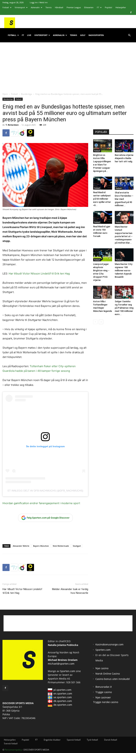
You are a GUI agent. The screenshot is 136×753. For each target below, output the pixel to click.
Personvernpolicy (13, 749)
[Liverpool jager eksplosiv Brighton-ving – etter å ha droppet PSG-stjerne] (102, 254)
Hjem (5, 94)
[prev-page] (95, 322)
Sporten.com (68, 671)
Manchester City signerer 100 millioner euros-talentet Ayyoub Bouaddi (123, 270)
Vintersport (20, 7)
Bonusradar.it (103, 686)
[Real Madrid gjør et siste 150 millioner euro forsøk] (102, 217)
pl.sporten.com (62, 689)
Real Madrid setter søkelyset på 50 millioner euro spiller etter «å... (102, 199)
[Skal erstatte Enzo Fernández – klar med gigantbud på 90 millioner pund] (124, 183)
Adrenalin (35, 7)
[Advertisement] (68, 64)
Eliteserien (89, 7)
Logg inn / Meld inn (39, 2)
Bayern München (41, 546)
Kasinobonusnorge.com (109, 644)
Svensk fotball (11, 743)
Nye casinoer (103, 697)
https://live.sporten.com (30, 132)
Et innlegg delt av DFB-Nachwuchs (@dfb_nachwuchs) (45, 490)
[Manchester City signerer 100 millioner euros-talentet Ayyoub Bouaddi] (124, 254)
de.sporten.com (62, 704)
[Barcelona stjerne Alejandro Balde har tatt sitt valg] (124, 145)
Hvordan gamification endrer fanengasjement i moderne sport (41, 503)
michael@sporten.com (61, 663)
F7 (98, 7)
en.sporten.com (62, 693)
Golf (82, 35)
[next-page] (101, 322)
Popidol (108, 7)
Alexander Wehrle (21, 546)
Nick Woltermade (61, 546)
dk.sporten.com (62, 701)
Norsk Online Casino (107, 673)
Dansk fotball (110, 739)
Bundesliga (26, 94)
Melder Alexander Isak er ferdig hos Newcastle (70, 591)
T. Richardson (12, 124)
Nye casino (101, 668)
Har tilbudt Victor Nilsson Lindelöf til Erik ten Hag (39, 273)
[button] (129, 35)
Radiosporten (96, 35)
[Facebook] (131, 12)
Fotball (5, 7)
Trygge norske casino (105, 702)
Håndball (59, 7)
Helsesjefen (120, 7)
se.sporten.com (62, 697)
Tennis (49, 7)
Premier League (74, 7)
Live (29, 35)
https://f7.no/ (14, 132)
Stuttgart (77, 546)
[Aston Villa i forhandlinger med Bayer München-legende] (102, 292)
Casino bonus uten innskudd (112, 679)
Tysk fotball (92, 739)
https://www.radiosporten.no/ (22, 132)
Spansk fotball (74, 739)
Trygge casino (103, 692)
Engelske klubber (52, 739)
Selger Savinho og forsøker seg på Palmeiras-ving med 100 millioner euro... (124, 308)
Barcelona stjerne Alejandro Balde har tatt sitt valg (124, 158)
